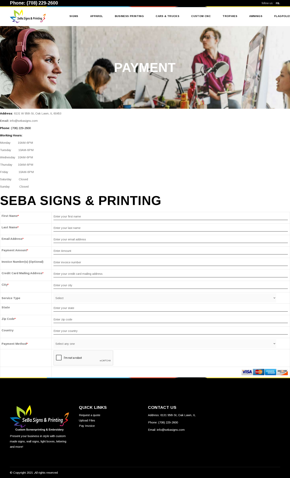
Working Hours (11, 135)
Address (6, 113)
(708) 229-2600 (42, 3)
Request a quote (89, 415)
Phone (4, 128)
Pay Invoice (87, 425)
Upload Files (87, 420)
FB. (278, 3)
